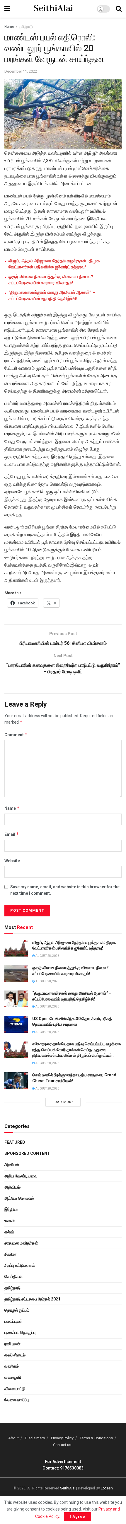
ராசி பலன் (12, 1343)
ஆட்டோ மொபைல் (19, 1198)
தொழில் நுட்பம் (16, 1310)
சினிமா (10, 1254)
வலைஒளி (12, 1377)
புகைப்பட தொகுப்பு (19, 1332)
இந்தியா (11, 1209)
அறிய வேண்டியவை (21, 1176)
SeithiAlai (53, 9)
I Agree (77, 1516)
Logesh (107, 1488)
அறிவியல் (12, 1187)
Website (12, 860)
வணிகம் (11, 1366)
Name (12, 808)
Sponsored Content (27, 1153)
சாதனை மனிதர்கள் (21, 1243)
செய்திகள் (13, 1276)
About (13, 1438)
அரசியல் (11, 1164)
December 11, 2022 (20, 71)
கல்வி (9, 1232)
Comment (16, 734)
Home (9, 27)
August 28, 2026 (47, 955)
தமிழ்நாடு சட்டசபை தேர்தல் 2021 (32, 1299)
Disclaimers (35, 1438)
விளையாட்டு (14, 1388)
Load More (63, 1102)
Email (11, 834)
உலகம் (9, 1220)
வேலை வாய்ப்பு (16, 1399)
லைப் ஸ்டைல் (14, 1355)
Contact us (62, 1445)
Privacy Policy (62, 1438)
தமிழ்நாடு (26, 27)
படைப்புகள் (13, 1321)
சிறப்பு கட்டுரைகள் (19, 1265)
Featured (14, 1142)
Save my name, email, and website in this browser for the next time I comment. (65, 890)
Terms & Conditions (96, 1438)
